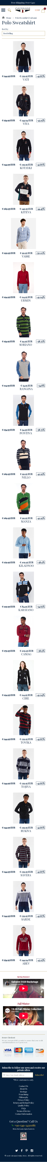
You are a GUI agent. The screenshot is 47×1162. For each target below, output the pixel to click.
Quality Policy (23, 1105)
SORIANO (25, 345)
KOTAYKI (26, 168)
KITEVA (26, 212)
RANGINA (26, 389)
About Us (23, 1089)
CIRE (25, 698)
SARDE (25, 919)
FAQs (23, 1108)
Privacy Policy (23, 1100)
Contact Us (23, 1086)
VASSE (26, 256)
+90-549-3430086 (25, 1125)
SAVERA (26, 875)
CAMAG (26, 654)
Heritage (23, 1091)
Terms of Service (23, 1111)
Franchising (23, 1094)
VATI (26, 79)
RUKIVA (26, 831)
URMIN (26, 300)
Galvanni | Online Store (19, 1156)
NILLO (26, 477)
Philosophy (23, 1097)
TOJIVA (26, 787)
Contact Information (23, 1114)
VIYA (26, 124)
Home (8, 18)
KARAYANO (25, 610)
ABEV (26, 963)
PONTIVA (26, 433)
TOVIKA (26, 742)
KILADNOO (26, 566)
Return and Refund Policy (23, 1103)
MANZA (26, 521)
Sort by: (5, 29)
